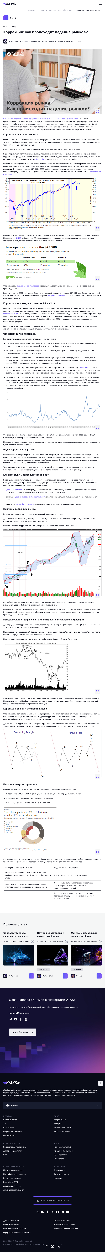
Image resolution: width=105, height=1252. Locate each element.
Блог (56, 1116)
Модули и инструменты (13, 1170)
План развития (60, 1155)
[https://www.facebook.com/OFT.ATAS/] (20, 1019)
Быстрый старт (10, 1120)
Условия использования (64, 1225)
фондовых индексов (56, 296)
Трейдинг (58, 1124)
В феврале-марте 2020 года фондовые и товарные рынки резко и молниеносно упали (41, 119)
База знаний (8, 1128)
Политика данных (62, 1221)
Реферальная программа (14, 1147)
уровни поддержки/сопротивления (30, 497)
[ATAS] (9, 4)
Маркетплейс (9, 1136)
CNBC (18, 238)
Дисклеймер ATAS (11, 1221)
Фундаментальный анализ (42, 41)
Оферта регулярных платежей (16, 1232)
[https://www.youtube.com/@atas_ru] (67, 1211)
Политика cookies (11, 1225)
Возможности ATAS (13, 1167)
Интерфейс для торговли (14, 1174)
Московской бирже (11, 314)
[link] (9, 17)
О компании (59, 1170)
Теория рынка (60, 1120)
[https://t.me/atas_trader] (62, 1211)
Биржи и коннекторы (12, 1178)
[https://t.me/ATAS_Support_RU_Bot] (10, 1019)
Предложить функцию (64, 1151)
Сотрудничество (61, 1174)
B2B (5, 1155)
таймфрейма (40, 159)
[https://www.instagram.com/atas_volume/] (25, 1019)
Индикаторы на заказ (12, 1132)
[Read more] (31, 976)
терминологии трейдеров (28, 286)
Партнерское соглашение (14, 1229)
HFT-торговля (85, 367)
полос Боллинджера (25, 504)
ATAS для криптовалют (13, 1190)
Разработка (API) (10, 1182)
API (4, 1124)
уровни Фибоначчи (14, 490)
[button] (100, 1083)
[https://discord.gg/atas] (42, 1211)
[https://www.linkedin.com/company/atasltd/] (37, 1211)
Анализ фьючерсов (12, 1186)
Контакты (58, 1178)
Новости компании (62, 1132)
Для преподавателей (12, 1151)
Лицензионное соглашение (66, 1229)
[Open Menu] (100, 3)
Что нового (59, 1159)
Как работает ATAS (62, 1147)
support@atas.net (19, 1013)
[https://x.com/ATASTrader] (52, 1211)
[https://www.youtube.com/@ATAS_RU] (15, 1019)
